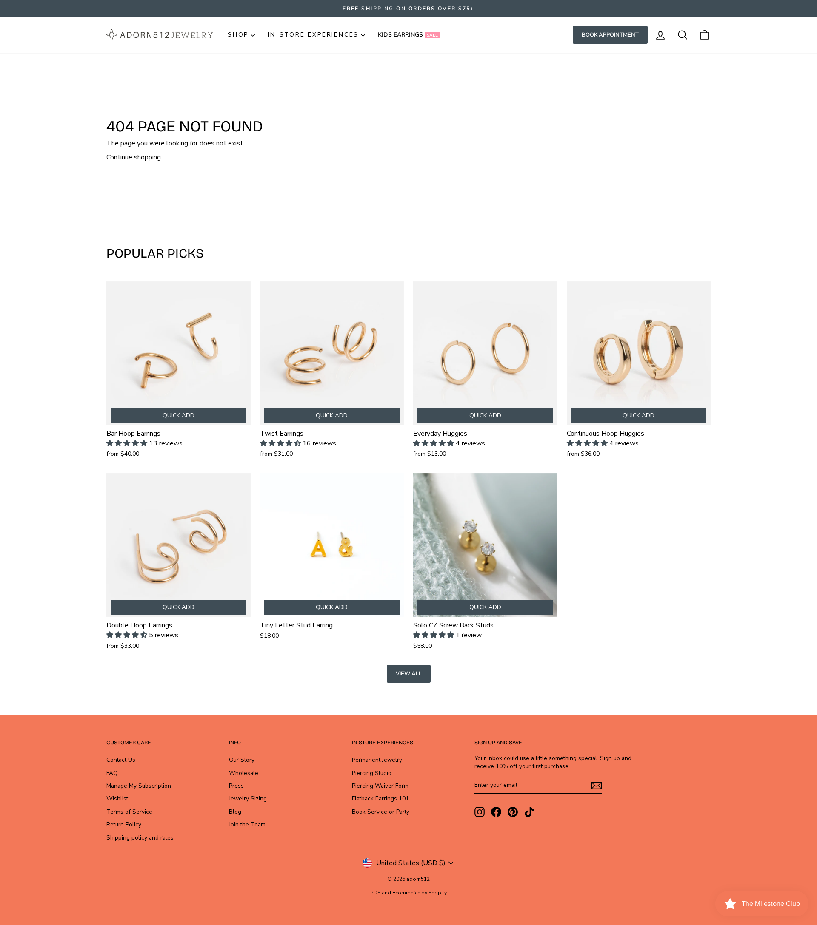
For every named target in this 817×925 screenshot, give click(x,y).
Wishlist (117, 798)
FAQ (112, 773)
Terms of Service (129, 812)
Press (236, 786)
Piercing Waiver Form (380, 786)
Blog (235, 812)
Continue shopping (133, 157)
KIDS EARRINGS (408, 35)
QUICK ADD (178, 415)
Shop (238, 35)
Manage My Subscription (138, 786)
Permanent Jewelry (377, 760)
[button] (127, 443)
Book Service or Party (380, 812)
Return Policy (123, 824)
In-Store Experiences (313, 35)
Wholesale (243, 773)
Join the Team (247, 824)
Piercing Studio (371, 773)
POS (375, 892)
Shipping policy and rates (140, 838)
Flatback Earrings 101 (380, 798)
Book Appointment (610, 35)
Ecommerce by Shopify (419, 892)
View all (409, 674)
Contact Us (120, 760)
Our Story (241, 760)
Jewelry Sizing (248, 798)
